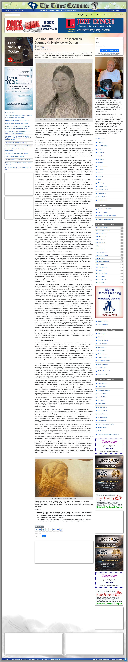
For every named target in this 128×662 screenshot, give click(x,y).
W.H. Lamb (45, 48)
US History (101, 282)
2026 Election (102, 243)
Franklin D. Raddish (103, 357)
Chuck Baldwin (102, 393)
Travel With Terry (102, 212)
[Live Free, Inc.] (19, 88)
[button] (36, 530)
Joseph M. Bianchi (103, 340)
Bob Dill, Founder (102, 321)
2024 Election (101, 138)
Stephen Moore (102, 427)
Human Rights (101, 196)
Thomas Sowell (102, 386)
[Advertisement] (18, 184)
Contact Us (107, 15)
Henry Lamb (101, 400)
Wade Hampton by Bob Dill (105, 209)
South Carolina (103, 233)
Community (101, 152)
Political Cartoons (103, 227)
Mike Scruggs (102, 237)
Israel (100, 270)
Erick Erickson (101, 407)
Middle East (102, 249)
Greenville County (103, 255)
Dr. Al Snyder (101, 367)
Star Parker (101, 430)
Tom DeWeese (102, 420)
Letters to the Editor (103, 324)
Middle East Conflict (104, 261)
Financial (100, 172)
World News (101, 193)
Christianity (102, 276)
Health (99, 176)
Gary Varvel (102, 240)
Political (100, 142)
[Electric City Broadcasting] (109, 473)
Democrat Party (103, 273)
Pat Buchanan (101, 403)
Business (100, 169)
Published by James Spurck (105, 219)
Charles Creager (103, 252)
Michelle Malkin (102, 397)
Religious (100, 149)
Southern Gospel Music (104, 371)
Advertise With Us (118, 15)
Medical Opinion (102, 413)
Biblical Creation (103, 267)
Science (100, 179)
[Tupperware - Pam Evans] (109, 446)
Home (92, 15)
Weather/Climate (102, 186)
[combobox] (12, 14)
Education (100, 155)
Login (99, 15)
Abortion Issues (102, 200)
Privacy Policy (112, 53)
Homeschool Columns (104, 360)
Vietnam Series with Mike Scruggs (107, 215)
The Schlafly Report (103, 390)
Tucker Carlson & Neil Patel (105, 424)
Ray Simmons (101, 350)
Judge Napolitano (102, 410)
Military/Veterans (102, 166)
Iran (100, 246)
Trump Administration (104, 230)
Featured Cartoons (103, 189)
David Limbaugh (102, 417)
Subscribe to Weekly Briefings (79, 15)
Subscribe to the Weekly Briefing (109, 50)
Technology (101, 183)
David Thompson (102, 364)
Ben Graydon (101, 347)
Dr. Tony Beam (102, 354)
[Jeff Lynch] (64, 25)
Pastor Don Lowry (102, 374)
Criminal (100, 159)
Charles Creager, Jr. (103, 343)
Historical (100, 162)
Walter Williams (102, 383)
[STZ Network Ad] (19, 51)
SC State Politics (102, 145)
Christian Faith (102, 279)
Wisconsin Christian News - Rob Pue (107, 434)
